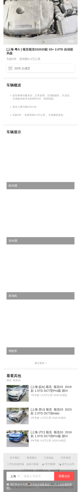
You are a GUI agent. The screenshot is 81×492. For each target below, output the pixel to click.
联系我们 (32, 457)
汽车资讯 (66, 457)
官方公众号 (68, 464)
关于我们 (15, 457)
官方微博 (50, 464)
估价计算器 (32, 464)
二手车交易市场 (15, 464)
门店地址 (49, 457)
